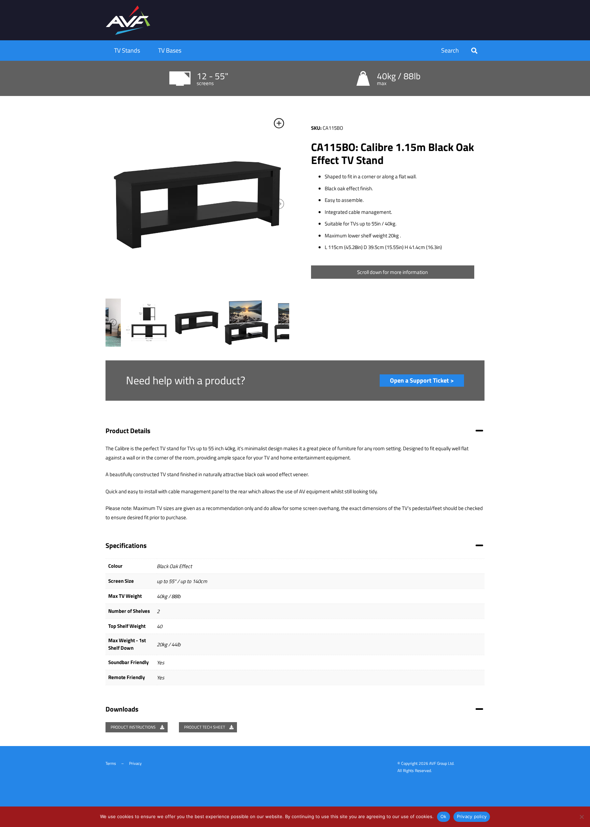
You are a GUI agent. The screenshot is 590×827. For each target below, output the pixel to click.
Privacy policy (472, 816)
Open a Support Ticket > (422, 380)
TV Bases (169, 50)
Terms (111, 763)
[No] (581, 816)
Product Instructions (134, 727)
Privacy (135, 763)
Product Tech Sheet (205, 727)
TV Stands (127, 50)
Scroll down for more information (392, 272)
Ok (443, 816)
